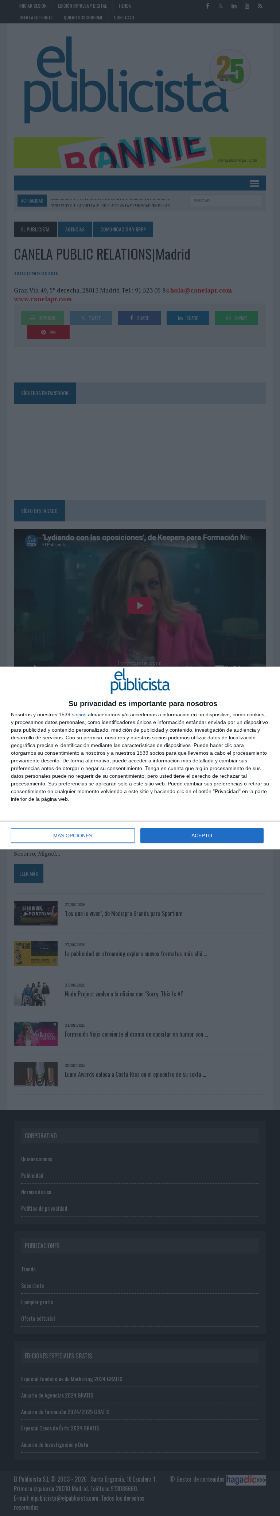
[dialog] (140, 758)
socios (79, 714)
